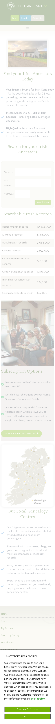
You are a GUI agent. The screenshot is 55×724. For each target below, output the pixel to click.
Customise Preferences (27, 709)
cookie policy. (38, 698)
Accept (27, 716)
